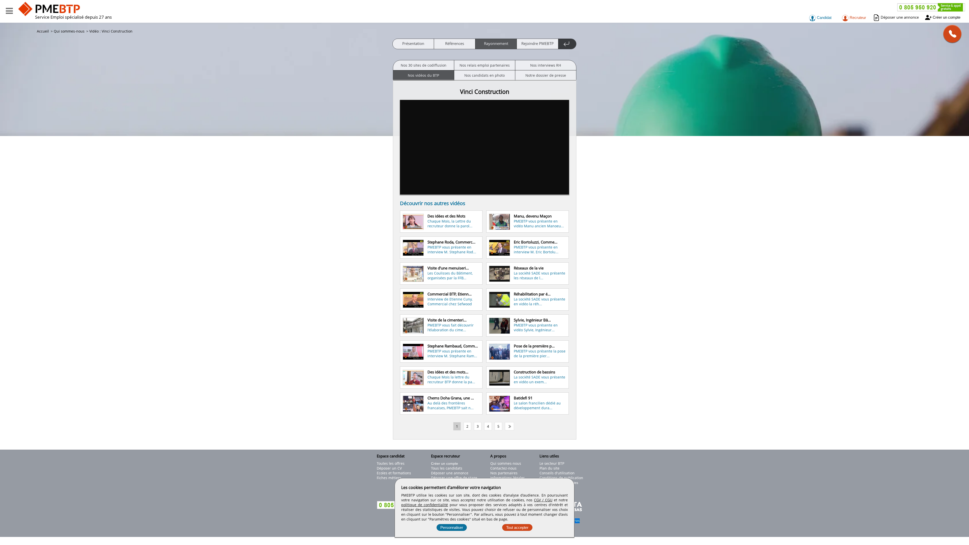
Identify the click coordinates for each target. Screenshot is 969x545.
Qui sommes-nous (505, 463)
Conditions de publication (561, 477)
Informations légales (507, 477)
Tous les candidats (446, 468)
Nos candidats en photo (484, 75)
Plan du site (549, 468)
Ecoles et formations (394, 473)
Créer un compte (946, 17)
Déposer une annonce (900, 17)
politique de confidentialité (424, 504)
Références (454, 43)
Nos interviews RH (545, 65)
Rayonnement (496, 43)
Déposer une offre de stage (454, 477)
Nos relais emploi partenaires (485, 65)
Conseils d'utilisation (557, 473)
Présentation (413, 43)
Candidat (823, 17)
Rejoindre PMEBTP (537, 43)
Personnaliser (451, 527)
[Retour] (567, 44)
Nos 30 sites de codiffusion (423, 65)
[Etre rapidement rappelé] (950, 34)
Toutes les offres (391, 463)
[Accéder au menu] (9, 11)
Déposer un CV (389, 468)
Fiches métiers (389, 477)
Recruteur (857, 17)
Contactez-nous (503, 468)
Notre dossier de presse (545, 75)
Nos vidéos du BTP (423, 75)
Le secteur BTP (552, 463)
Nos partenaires (504, 473)
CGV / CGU (543, 500)
